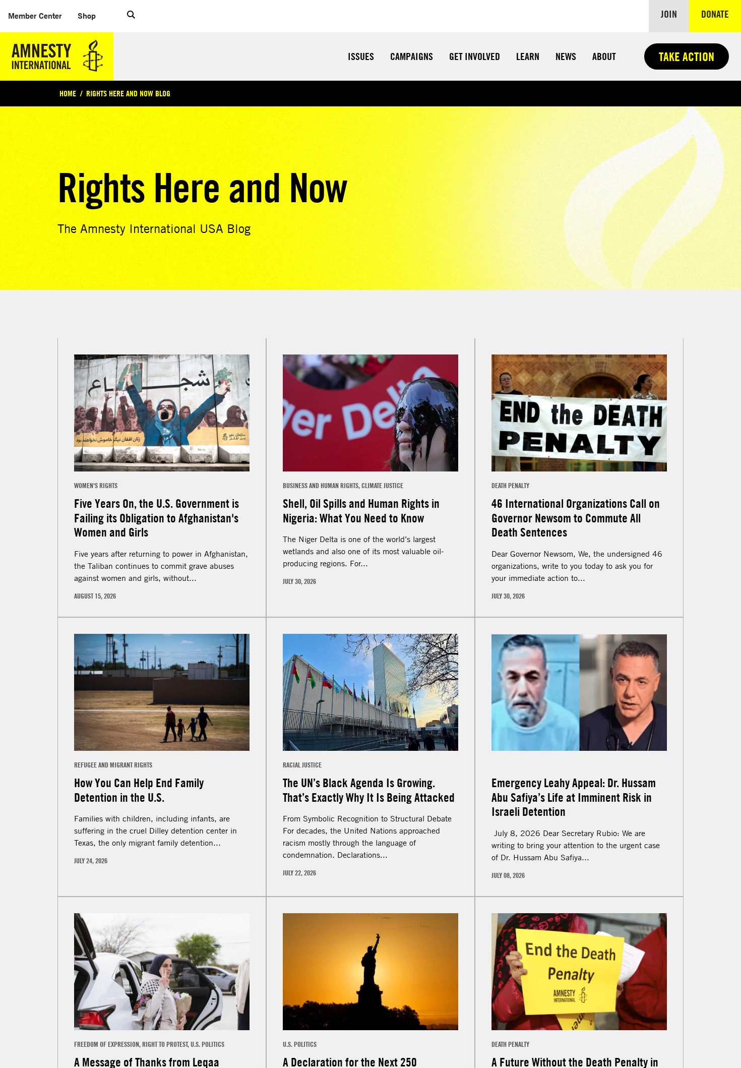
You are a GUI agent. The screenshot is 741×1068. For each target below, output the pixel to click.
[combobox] (87, 333)
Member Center (39, 15)
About (604, 56)
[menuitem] (35, 16)
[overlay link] (162, 500)
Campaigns (411, 56)
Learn (527, 56)
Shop (91, 15)
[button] (131, 16)
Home (67, 93)
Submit (629, 1033)
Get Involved (474, 56)
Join (669, 14)
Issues (361, 56)
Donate (721, 13)
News (565, 56)
